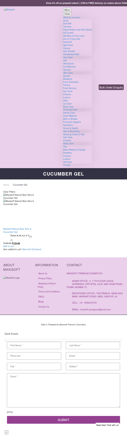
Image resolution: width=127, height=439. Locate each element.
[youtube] (21, 291)
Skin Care (68, 72)
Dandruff (67, 41)
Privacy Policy (45, 278)
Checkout (36, 249)
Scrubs (66, 75)
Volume (66, 48)
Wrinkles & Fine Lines (73, 35)
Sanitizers (68, 125)
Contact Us (43, 306)
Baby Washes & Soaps (74, 149)
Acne (65, 20)
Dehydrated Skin (71, 54)
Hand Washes (70, 115)
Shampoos (68, 63)
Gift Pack (67, 162)
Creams (67, 94)
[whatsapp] (5, 298)
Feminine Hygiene (72, 121)
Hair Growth (69, 51)
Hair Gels (67, 137)
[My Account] (53, 87)
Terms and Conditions (49, 291)
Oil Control (68, 32)
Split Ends (68, 45)
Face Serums (69, 88)
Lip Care (67, 103)
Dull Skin (67, 23)
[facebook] (13, 291)
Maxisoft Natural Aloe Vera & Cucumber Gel (17, 230)
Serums (67, 69)
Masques (67, 78)
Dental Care (69, 112)
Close (67, 13)
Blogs (41, 301)
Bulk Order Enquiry (111, 87)
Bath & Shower (70, 118)
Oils (65, 60)
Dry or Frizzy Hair (71, 38)
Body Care (68, 106)
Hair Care (68, 57)
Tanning (67, 26)
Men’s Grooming (71, 131)
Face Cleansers (71, 81)
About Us (42, 273)
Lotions (66, 97)
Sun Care (67, 91)
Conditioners (69, 66)
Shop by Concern (71, 17)
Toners (66, 84)
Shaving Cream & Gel (73, 134)
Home (6, 184)
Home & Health (70, 128)
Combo (66, 164)
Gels (65, 100)
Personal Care (70, 109)
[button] (94, 87)
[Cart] (59, 87)
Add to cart (8, 246)
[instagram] (5, 291)
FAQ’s (41, 296)
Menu (67, 9)
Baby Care (68, 143)
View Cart (26, 249)
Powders (67, 152)
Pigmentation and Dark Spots (77, 29)
